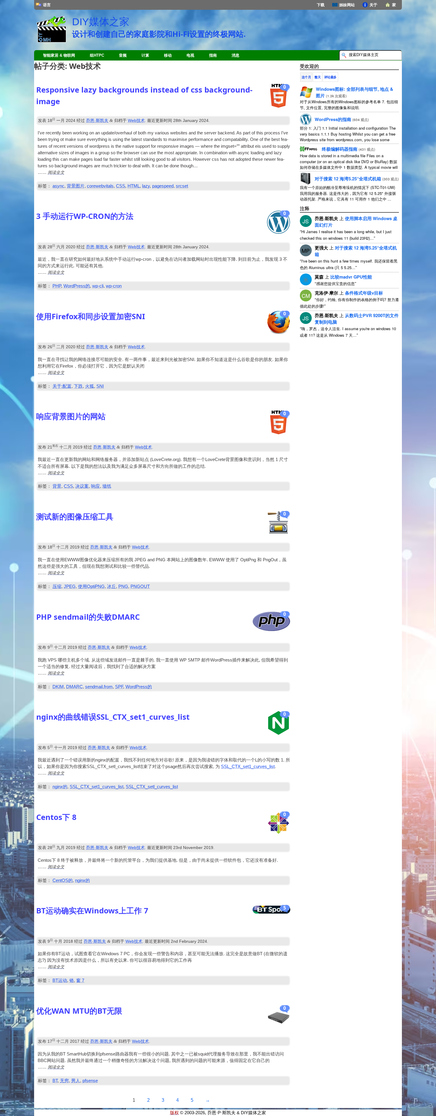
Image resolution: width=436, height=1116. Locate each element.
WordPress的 (76, 286)
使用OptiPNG (91, 586)
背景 (56, 486)
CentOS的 (62, 880)
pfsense (90, 1080)
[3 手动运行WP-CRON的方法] (278, 223)
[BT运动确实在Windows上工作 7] (271, 917)
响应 (95, 486)
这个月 (306, 77)
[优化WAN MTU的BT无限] (278, 1018)
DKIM (58, 686)
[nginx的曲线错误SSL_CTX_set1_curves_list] (278, 724)
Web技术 (136, 120)
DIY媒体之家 (100, 21)
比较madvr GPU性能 (351, 277)
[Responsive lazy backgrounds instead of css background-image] (278, 97)
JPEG (70, 586)
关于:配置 (61, 386)
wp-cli (98, 286)
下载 (320, 5)
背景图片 (76, 186)
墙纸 (106, 486)
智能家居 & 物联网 (59, 55)
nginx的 (59, 786)
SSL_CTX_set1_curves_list (248, 766)
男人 (75, 1080)
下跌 (78, 386)
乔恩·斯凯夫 (97, 120)
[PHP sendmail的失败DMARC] (271, 623)
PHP (56, 286)
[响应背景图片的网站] (278, 424)
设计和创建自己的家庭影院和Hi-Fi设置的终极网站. (159, 33)
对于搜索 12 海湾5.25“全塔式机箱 (348, 178)
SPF (119, 686)
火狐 (89, 386)
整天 (317, 77)
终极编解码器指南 (339, 149)
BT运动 (59, 980)
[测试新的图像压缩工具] (278, 524)
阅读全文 (56, 172)
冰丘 (111, 586)
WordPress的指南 (333, 119)
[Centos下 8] (278, 824)
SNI (100, 386)
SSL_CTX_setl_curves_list (152, 786)
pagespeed (163, 186)
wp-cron (114, 286)
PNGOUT (140, 586)
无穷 (64, 1080)
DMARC (74, 686)
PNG (123, 586)
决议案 (82, 486)
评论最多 (330, 77)
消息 (235, 55)
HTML (134, 186)
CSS (120, 186)
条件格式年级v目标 (364, 293)
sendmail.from (99, 686)
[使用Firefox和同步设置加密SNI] (278, 324)
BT (55, 1080)
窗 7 (80, 980)
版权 (174, 1112)
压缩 (56, 586)
